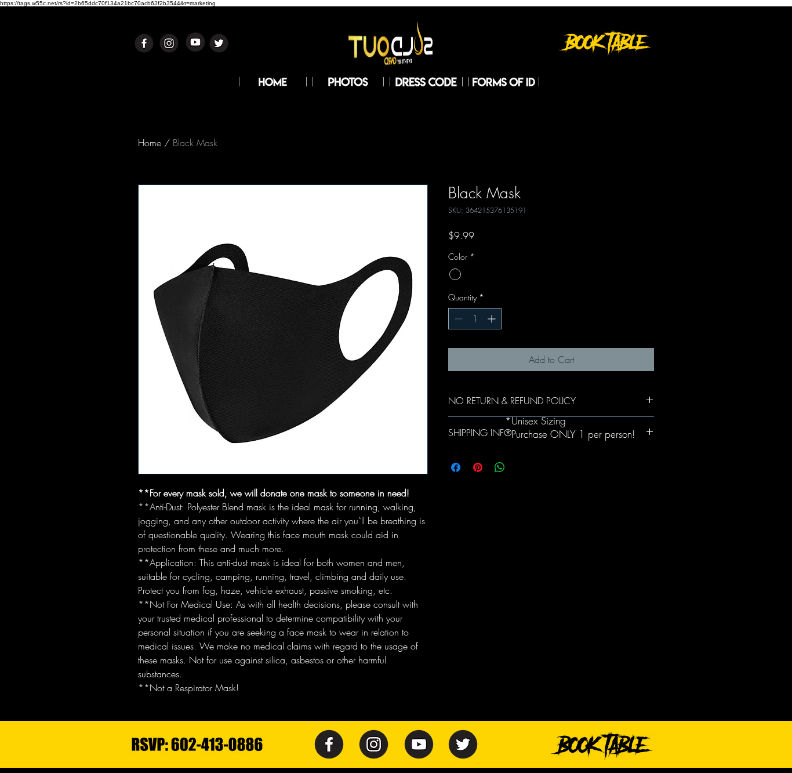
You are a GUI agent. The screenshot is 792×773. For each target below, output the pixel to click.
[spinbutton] (474, 319)
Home (149, 142)
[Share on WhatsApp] (500, 467)
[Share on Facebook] (456, 467)
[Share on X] (522, 467)
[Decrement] (457, 319)
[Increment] (492, 319)
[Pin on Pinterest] (478, 467)
